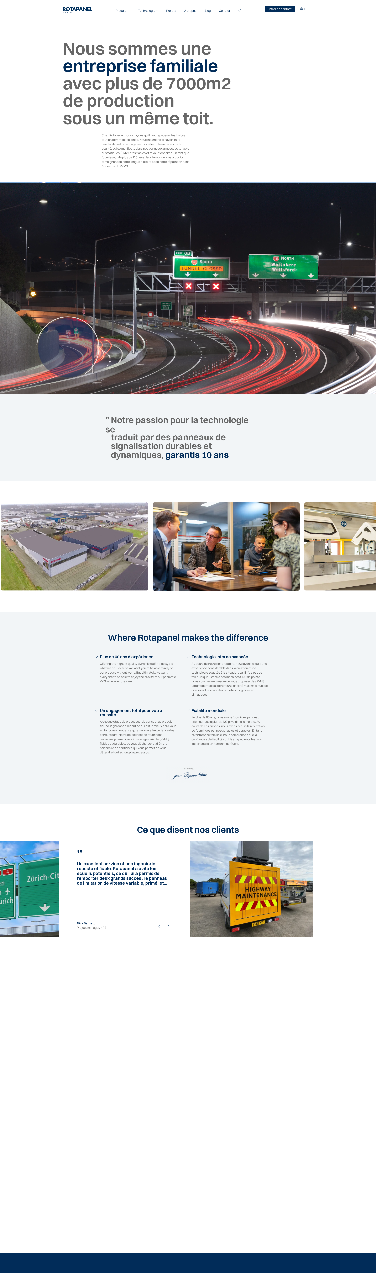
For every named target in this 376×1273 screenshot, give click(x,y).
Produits (121, 11)
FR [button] (305, 9)
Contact (224, 11)
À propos (190, 11)
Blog (208, 11)
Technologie (146, 11)
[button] (239, 10)
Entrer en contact (280, 9)
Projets (171, 11)
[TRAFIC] (77, 9)
